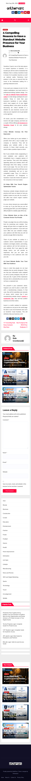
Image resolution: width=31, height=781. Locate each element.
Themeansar (15, 773)
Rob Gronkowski (15, 51)
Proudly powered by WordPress (10, 771)
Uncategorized (7, 594)
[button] (15, 20)
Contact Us (13, 777)
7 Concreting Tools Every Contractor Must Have (9, 325)
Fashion (5, 530)
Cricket (5, 517)
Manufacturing (7, 568)
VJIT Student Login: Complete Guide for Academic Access (13, 715)
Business (5, 29)
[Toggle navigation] (28, 20)
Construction (6, 513)
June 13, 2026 (9, 735)
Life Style (5, 560)
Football (5, 539)
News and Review (8, 573)
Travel (4, 589)
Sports (5, 581)
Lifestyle (5, 564)
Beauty (5, 505)
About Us (7, 777)
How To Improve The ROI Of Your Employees (21, 325)
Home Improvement (8, 551)
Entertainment (7, 526)
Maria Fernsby (18, 365)
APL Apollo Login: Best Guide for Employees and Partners (14, 397)
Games (5, 543)
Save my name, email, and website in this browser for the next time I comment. (14, 485)
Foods (5, 534)
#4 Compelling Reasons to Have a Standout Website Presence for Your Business (18, 58)
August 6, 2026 (9, 681)
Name (5, 452)
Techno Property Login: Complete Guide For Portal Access (15, 380)
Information (6, 556)
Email (5, 462)
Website (5, 472)
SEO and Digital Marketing (10, 577)
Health (5, 547)
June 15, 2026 (9, 699)
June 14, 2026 (9, 717)
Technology (6, 585)
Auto (4, 500)
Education (6, 522)
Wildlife (5, 598)
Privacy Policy (20, 777)
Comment (6, 420)
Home (2, 777)
